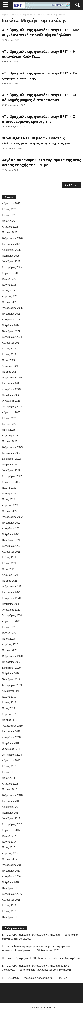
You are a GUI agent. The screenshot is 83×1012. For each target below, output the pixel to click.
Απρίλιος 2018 (10, 783)
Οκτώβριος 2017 (11, 818)
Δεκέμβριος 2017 (11, 806)
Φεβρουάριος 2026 (12, 238)
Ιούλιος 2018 (9, 766)
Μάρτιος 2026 (9, 232)
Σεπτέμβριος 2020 (12, 615)
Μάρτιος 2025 (9, 302)
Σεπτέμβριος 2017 (12, 824)
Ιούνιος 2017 (9, 841)
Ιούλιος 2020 (9, 627)
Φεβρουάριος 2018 (12, 795)
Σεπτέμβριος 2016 (12, 893)
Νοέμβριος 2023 (10, 395)
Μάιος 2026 (8, 220)
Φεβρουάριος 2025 (12, 308)
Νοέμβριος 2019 (10, 673)
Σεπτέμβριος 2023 (12, 406)
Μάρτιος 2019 (9, 719)
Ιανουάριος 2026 (11, 244)
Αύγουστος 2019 (11, 690)
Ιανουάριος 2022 (11, 522)
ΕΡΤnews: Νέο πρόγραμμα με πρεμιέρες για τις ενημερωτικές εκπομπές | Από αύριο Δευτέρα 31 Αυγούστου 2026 (36, 948)
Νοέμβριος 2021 (10, 534)
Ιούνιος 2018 (9, 772)
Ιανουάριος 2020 (11, 661)
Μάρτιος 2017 (9, 859)
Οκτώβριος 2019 (11, 679)
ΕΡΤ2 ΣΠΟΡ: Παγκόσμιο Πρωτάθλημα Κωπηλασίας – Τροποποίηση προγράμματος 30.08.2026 (40, 936)
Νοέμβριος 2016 (10, 882)
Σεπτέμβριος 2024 (12, 337)
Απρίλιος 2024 (10, 366)
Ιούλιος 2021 (9, 557)
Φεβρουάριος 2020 (12, 656)
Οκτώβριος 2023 (11, 400)
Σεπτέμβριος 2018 (12, 754)
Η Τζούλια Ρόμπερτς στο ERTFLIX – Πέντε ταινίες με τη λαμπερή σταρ (41, 958)
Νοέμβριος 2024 (10, 325)
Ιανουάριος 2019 (11, 731)
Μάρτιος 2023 (9, 441)
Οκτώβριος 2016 (11, 888)
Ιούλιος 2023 (9, 418)
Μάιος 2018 (8, 777)
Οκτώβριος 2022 (11, 470)
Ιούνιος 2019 (9, 702)
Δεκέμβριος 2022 (11, 458)
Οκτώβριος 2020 (11, 609)
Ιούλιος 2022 (9, 487)
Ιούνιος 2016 (9, 911)
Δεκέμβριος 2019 (11, 667)
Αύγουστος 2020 (11, 621)
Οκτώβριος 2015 (11, 917)
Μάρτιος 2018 (9, 789)
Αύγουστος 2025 (11, 273)
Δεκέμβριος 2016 (11, 876)
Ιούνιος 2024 (9, 354)
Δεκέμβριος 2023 (11, 389)
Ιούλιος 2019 (9, 696)
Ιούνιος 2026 (9, 215)
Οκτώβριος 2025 (11, 261)
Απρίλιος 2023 (10, 435)
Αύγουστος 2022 (11, 482)
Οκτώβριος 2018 (11, 748)
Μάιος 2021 (8, 569)
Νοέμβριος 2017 (10, 812)
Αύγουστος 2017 (11, 830)
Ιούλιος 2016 (9, 905)
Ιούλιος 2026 (9, 209)
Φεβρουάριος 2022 (12, 516)
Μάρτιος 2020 (9, 650)
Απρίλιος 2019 (10, 714)
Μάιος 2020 (8, 638)
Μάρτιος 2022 (9, 511)
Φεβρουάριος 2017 (12, 864)
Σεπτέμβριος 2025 (12, 267)
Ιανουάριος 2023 (11, 453)
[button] (77, 5)
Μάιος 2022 (8, 499)
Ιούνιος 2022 (9, 493)
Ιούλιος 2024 (9, 348)
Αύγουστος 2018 (11, 760)
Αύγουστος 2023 (11, 412)
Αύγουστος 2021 (11, 551)
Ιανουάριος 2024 (11, 383)
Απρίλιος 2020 (10, 644)
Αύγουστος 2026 (11, 203)
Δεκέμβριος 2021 (11, 528)
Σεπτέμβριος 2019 (12, 685)
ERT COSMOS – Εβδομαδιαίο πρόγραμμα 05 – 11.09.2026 (35, 977)
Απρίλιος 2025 (10, 296)
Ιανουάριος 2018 (11, 801)
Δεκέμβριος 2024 (11, 319)
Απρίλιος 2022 (10, 505)
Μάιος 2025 (8, 290)
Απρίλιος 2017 (10, 853)
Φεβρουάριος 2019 (12, 725)
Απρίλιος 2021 (10, 574)
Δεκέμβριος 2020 (11, 598)
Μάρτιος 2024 (9, 371)
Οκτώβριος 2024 (11, 331)
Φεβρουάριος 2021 (12, 586)
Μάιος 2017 (8, 847)
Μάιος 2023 (8, 429)
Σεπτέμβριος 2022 (12, 476)
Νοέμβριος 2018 (10, 743)
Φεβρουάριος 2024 (12, 377)
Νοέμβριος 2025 (10, 255)
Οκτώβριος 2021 (11, 540)
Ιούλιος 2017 (9, 835)
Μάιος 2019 (8, 708)
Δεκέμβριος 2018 (11, 737)
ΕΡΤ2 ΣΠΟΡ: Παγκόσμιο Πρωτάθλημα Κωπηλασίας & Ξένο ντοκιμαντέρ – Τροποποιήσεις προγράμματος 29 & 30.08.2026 (36, 967)
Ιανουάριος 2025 (11, 313)
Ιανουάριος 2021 (11, 592)
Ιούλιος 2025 (9, 279)
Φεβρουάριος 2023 (12, 447)
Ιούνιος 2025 (9, 284)
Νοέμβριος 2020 (10, 603)
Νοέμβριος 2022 (10, 464)
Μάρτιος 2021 (9, 580)
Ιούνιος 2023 (9, 424)
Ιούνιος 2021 (9, 563)
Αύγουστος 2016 (11, 899)
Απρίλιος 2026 (10, 226)
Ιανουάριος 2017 (11, 870)
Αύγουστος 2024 (11, 342)
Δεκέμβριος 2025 (11, 250)
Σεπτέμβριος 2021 (12, 545)
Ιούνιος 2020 (9, 632)
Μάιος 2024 (8, 360)
